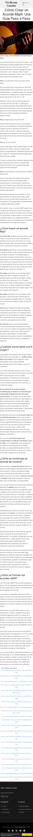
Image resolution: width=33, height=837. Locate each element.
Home (4, 806)
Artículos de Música (25, 809)
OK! (27, 834)
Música (21, 812)
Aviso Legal (6, 812)
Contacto (5, 809)
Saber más (4, 796)
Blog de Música (24, 806)
